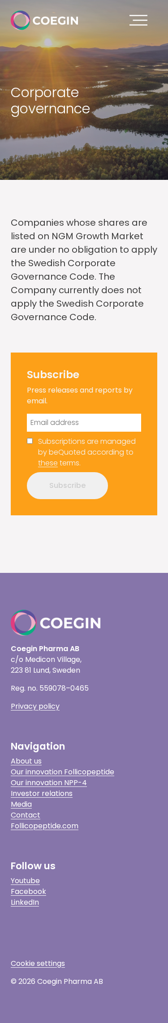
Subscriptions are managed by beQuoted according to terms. (87, 452)
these (48, 463)
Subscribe (67, 485)
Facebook (28, 891)
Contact (25, 815)
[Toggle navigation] (140, 20)
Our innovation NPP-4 (49, 782)
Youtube (25, 881)
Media (21, 804)
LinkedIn (25, 902)
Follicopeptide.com (44, 826)
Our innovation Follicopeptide (62, 772)
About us (26, 761)
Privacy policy (35, 706)
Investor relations (42, 793)
